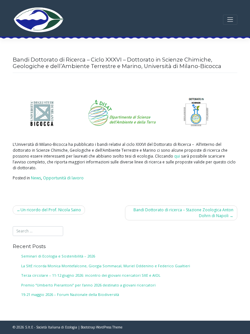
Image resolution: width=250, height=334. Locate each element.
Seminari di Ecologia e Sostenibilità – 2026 (58, 256)
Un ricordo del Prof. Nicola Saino (51, 210)
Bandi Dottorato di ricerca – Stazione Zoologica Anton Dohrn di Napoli (183, 212)
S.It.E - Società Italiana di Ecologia (51, 327)
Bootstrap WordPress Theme (101, 327)
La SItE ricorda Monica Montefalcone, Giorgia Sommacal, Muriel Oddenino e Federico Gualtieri (105, 265)
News (36, 178)
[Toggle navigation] (230, 20)
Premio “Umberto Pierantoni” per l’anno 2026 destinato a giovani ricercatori (88, 285)
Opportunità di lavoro (63, 178)
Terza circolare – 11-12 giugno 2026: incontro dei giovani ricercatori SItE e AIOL (90, 275)
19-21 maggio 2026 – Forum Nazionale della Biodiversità (70, 294)
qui (177, 156)
